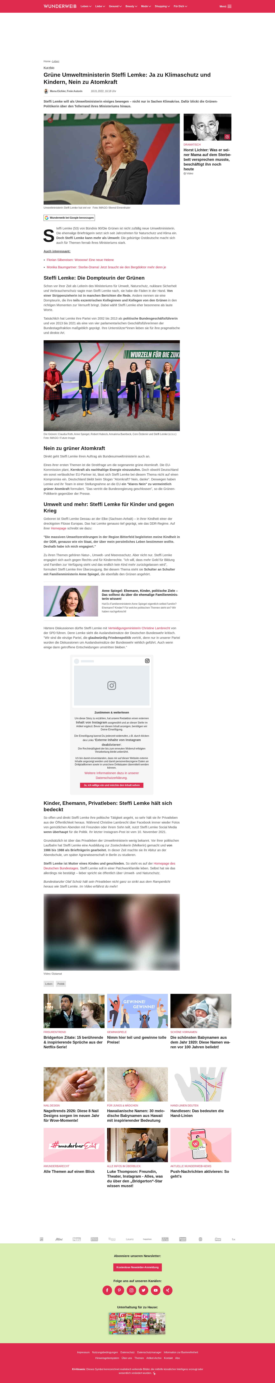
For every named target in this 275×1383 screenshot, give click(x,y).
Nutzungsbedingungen (105, 1352)
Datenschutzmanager (149, 1352)
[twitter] (143, 1290)
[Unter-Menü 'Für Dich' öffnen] (186, 6)
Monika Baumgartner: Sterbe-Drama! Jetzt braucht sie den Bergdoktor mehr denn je (106, 267)
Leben (84, 6)
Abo (177, 1358)
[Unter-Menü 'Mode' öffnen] (149, 6)
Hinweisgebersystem (107, 1358)
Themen (139, 1358)
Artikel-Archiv (154, 1358)
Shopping (161, 6)
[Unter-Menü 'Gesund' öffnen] (120, 6)
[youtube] (155, 1290)
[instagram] (131, 1290)
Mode (144, 6)
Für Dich (179, 6)
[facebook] (107, 1290)
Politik (60, 984)
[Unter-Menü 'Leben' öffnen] (90, 6)
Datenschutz (127, 1352)
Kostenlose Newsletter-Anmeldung (137, 1267)
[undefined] (41, 1241)
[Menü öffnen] (229, 6)
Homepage (58, 528)
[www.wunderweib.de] (60, 6)
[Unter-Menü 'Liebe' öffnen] (104, 6)
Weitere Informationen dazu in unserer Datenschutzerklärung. (112, 775)
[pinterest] (119, 1290)
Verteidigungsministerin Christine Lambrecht (139, 628)
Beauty (130, 6)
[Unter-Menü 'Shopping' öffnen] (168, 6)
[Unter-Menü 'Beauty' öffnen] (136, 6)
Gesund (114, 6)
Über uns (127, 1358)
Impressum (83, 1352)
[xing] (168, 1290)
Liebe (98, 6)
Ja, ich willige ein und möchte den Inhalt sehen (112, 785)
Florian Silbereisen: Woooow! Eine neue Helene (80, 260)
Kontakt (168, 1358)
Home (47, 61)
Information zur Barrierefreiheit (181, 1352)
